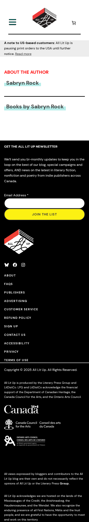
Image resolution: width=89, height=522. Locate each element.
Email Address (16, 195)
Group (64, 483)
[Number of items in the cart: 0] (74, 23)
